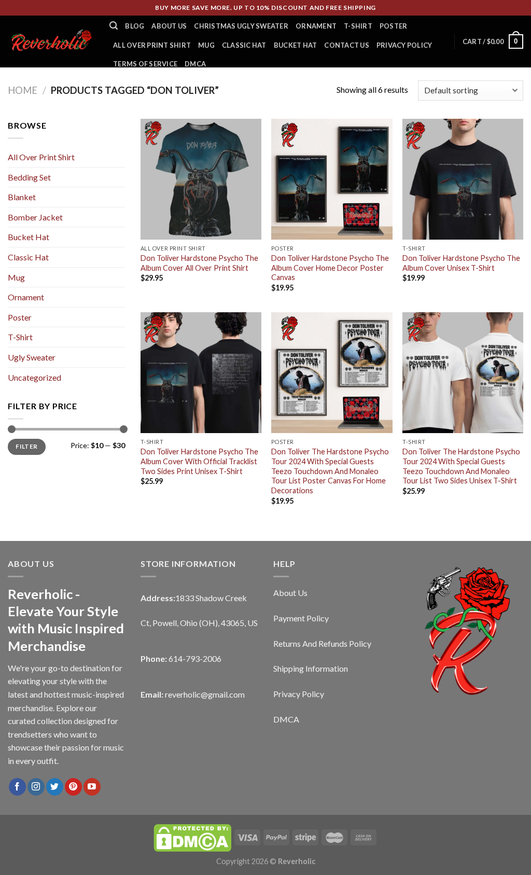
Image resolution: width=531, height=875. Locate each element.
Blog (134, 26)
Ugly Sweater (31, 357)
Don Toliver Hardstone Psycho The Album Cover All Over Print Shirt (199, 263)
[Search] (113, 26)
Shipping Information (310, 668)
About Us (169, 26)
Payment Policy (301, 618)
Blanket (22, 197)
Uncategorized (34, 377)
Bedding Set (29, 177)
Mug (206, 45)
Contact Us (346, 45)
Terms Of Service (145, 64)
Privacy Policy (404, 45)
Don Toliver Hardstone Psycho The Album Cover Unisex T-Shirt (461, 263)
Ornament (316, 26)
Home (22, 90)
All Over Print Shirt (152, 45)
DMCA (195, 64)
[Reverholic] (51, 41)
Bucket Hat (295, 45)
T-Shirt (358, 26)
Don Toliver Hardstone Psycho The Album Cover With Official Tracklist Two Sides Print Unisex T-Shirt (199, 461)
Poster (394, 26)
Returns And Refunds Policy (322, 643)
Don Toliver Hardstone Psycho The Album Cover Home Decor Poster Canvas (330, 268)
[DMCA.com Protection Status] (192, 836)
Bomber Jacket (35, 217)
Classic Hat (244, 45)
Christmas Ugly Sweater (241, 26)
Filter (26, 446)
